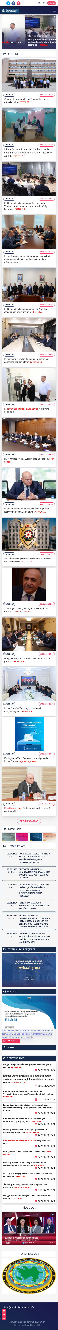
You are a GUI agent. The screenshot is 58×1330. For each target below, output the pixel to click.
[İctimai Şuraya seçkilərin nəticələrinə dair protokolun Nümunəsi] (8, 837)
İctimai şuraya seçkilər (21, 949)
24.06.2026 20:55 (47, 305)
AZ (39, 3)
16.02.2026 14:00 (47, 754)
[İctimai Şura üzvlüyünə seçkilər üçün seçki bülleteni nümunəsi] (22, 837)
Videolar (29, 1207)
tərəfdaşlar (29, 1253)
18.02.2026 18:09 (47, 654)
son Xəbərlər (15, 1058)
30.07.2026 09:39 (47, 145)
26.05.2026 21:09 (47, 355)
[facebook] (4, 1311)
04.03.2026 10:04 (47, 504)
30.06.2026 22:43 (47, 252)
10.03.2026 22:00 (47, 454)
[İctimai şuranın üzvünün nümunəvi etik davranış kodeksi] (36, 837)
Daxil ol (51, 3)
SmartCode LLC (32, 1325)
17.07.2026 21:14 (47, 199)
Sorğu (11, 1047)
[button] (44, 956)
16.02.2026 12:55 (47, 804)
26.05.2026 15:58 (47, 404)
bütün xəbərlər (29, 821)
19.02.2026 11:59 (47, 604)
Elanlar (12, 992)
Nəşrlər (14, 829)
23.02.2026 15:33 (47, 554)
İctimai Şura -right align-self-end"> (18, 1307)
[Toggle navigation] (54, 10)
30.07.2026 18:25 (47, 95)
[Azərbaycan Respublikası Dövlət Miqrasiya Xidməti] (29, 1276)
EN (44, 3)
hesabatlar (16, 846)
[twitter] (4, 1314)
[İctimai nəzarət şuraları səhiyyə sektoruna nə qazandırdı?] (29, 1228)
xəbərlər (9, 95)
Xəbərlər (14, 54)
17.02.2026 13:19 (47, 704)
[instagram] (4, 1318)
